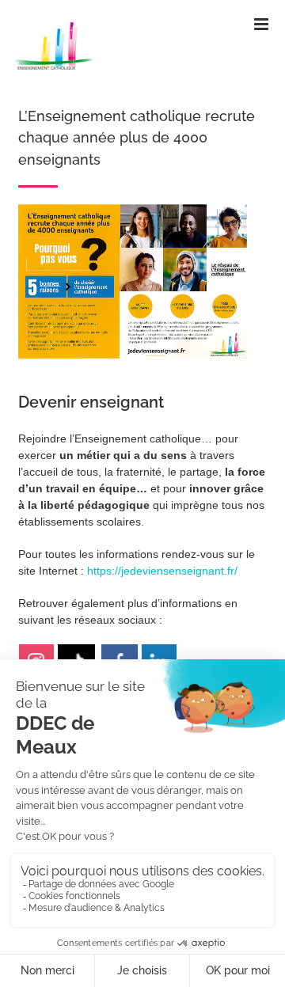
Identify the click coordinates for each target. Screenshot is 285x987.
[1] (133, 209)
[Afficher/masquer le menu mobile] (262, 24)
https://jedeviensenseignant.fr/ (162, 570)
